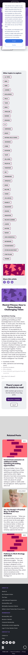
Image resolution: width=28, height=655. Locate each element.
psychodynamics (9, 245)
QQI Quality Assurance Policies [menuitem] (10, 606)
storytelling (8, 254)
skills (6, 98)
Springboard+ (8, 176)
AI (5, 124)
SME (6, 172)
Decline (14, 45)
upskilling (7, 111)
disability (7, 202)
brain (6, 107)
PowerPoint (8, 167)
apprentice (8, 180)
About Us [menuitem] (4, 591)
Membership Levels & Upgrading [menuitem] (10, 625)
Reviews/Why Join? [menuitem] (7, 603)
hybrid (6, 146)
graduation (8, 215)
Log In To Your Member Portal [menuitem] (9, 628)
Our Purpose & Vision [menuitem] (7, 594)
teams (6, 103)
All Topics (7, 77)
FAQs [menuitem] (3, 638)
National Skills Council (11, 137)
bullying (7, 189)
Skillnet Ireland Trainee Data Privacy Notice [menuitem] (13, 609)
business (7, 116)
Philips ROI (7, 163)
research (7, 120)
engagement (8, 206)
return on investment (11, 250)
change (7, 193)
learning (7, 90)
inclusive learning (10, 219)
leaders (7, 224)
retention (7, 150)
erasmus (7, 211)
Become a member (14, 399)
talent (6, 154)
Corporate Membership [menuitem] (8, 622)
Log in (14, 405)
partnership (8, 241)
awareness (8, 141)
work (6, 85)
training (7, 258)
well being (7, 159)
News (6, 81)
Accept (14, 41)
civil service (8, 198)
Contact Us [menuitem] (5, 635)
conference (8, 129)
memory (7, 232)
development (8, 94)
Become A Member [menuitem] (7, 619)
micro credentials (10, 237)
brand (6, 185)
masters (7, 228)
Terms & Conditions (15, 651)
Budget (6, 133)
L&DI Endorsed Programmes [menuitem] (9, 600)
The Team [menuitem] (4, 597)
